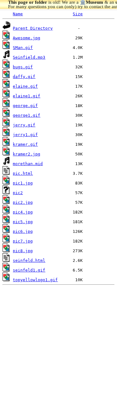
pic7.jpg (23, 241)
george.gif (25, 105)
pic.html (23, 173)
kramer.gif (25, 144)
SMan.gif (23, 47)
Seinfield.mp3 (29, 57)
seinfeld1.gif (29, 270)
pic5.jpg (23, 221)
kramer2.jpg (26, 154)
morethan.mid (28, 163)
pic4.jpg (23, 212)
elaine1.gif (26, 96)
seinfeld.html (29, 260)
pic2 (18, 192)
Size (78, 14)
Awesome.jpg (26, 38)
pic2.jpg (23, 202)
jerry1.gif (25, 134)
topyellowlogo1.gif (35, 279)
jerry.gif (24, 125)
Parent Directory (33, 28)
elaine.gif (25, 86)
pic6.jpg (23, 231)
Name (18, 14)
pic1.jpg (23, 183)
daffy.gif (24, 76)
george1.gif (26, 115)
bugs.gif (23, 67)
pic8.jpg (23, 250)
